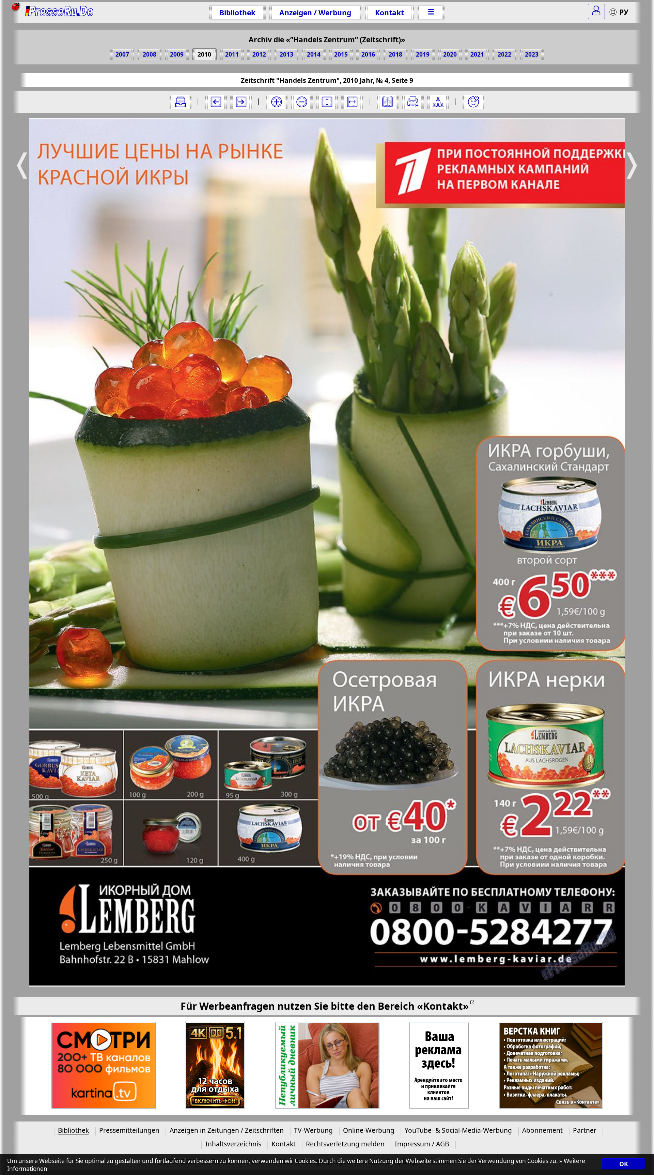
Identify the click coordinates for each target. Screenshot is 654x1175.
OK (623, 1164)
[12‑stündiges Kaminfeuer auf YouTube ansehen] (215, 1065)
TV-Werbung (313, 1130)
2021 (477, 54)
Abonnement (542, 1130)
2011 (232, 54)
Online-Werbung (368, 1130)
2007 (122, 54)
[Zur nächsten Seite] (241, 102)
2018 (395, 54)
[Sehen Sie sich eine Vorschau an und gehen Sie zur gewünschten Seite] (388, 102)
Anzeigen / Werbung (315, 12)
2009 (177, 54)
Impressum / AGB (422, 1143)
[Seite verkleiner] (302, 102)
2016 (368, 54)
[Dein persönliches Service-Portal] (596, 11)
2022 (504, 54)
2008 (149, 54)
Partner (584, 1130)
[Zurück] (216, 102)
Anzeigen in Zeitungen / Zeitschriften (227, 1130)
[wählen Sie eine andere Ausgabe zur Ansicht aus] (180, 102)
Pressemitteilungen (129, 1130)
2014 (314, 54)
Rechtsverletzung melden (345, 1143)
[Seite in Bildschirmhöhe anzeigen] (327, 102)
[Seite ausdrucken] (413, 102)
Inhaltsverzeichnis (233, 1143)
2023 (532, 54)
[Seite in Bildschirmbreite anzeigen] (352, 102)
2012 (259, 54)
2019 (423, 54)
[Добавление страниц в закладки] (473, 102)
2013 (286, 54)
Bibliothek (237, 12)
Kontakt (389, 12)
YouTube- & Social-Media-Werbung (458, 1130)
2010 (204, 54)
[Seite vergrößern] (276, 102)
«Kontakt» (443, 1005)
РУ (623, 12)
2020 (450, 54)
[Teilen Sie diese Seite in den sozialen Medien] (438, 102)
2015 (341, 54)
